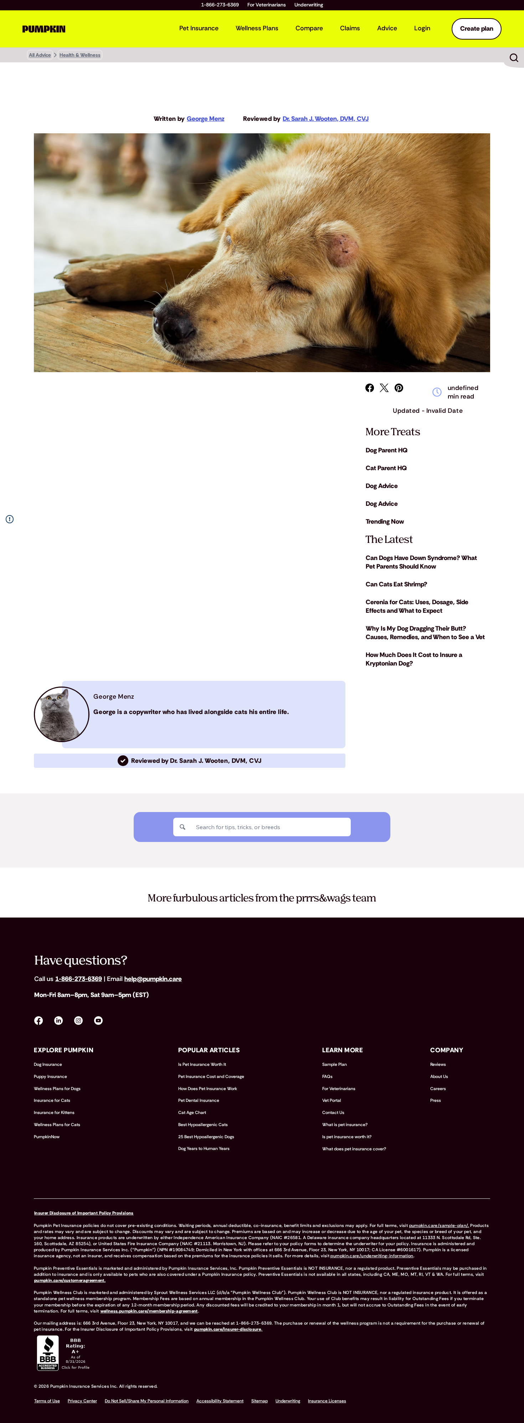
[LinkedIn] (58, 1020)
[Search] (182, 827)
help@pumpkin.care (153, 979)
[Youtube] (98, 1020)
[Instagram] (78, 1020)
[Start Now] (514, 58)
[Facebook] (369, 388)
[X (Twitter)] (384, 388)
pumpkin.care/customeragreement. (70, 1280)
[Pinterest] (399, 388)
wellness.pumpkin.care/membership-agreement (149, 1311)
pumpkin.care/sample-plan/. (439, 1225)
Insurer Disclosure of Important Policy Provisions (84, 1213)
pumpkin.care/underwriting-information (371, 1256)
